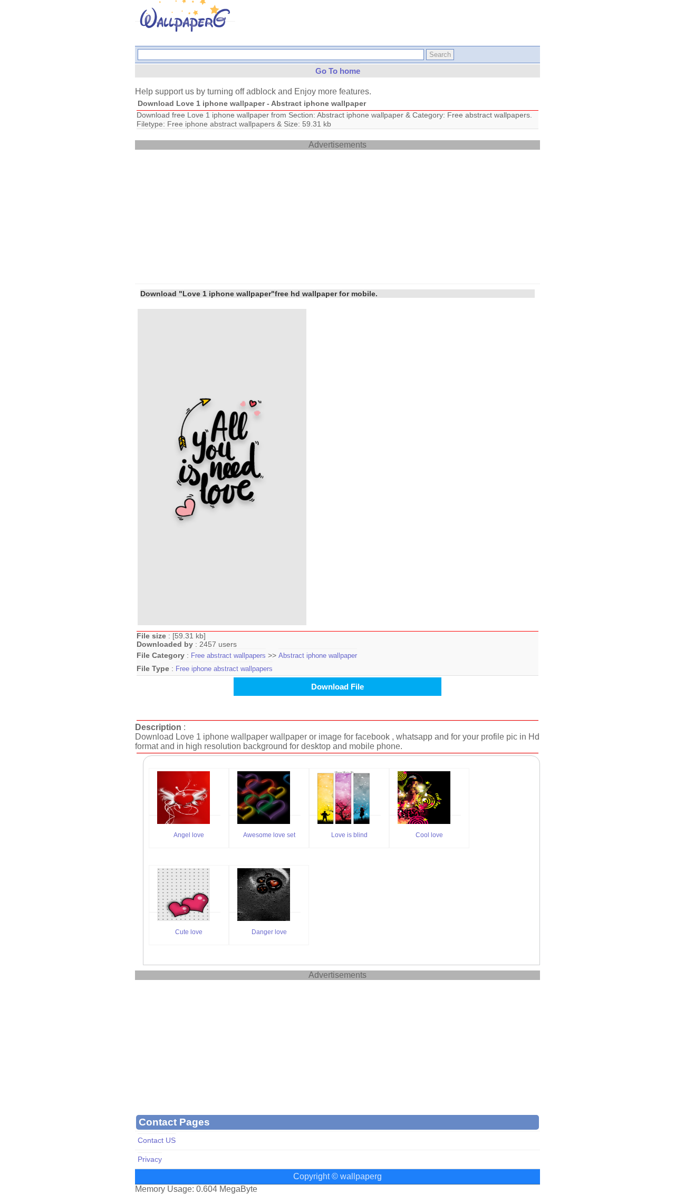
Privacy (150, 1159)
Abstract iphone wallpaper (317, 655)
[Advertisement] (214, 215)
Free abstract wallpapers (228, 655)
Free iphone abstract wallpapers (224, 669)
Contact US (157, 1140)
